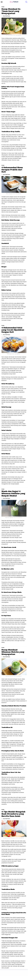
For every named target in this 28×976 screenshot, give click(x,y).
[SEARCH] (26, 1)
